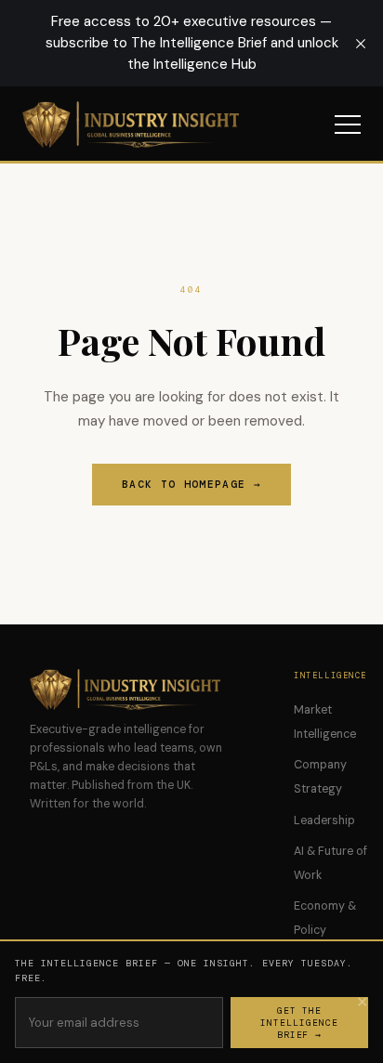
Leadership (324, 820)
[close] (361, 44)
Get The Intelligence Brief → (299, 1022)
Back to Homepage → (191, 484)
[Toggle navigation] (348, 124)
